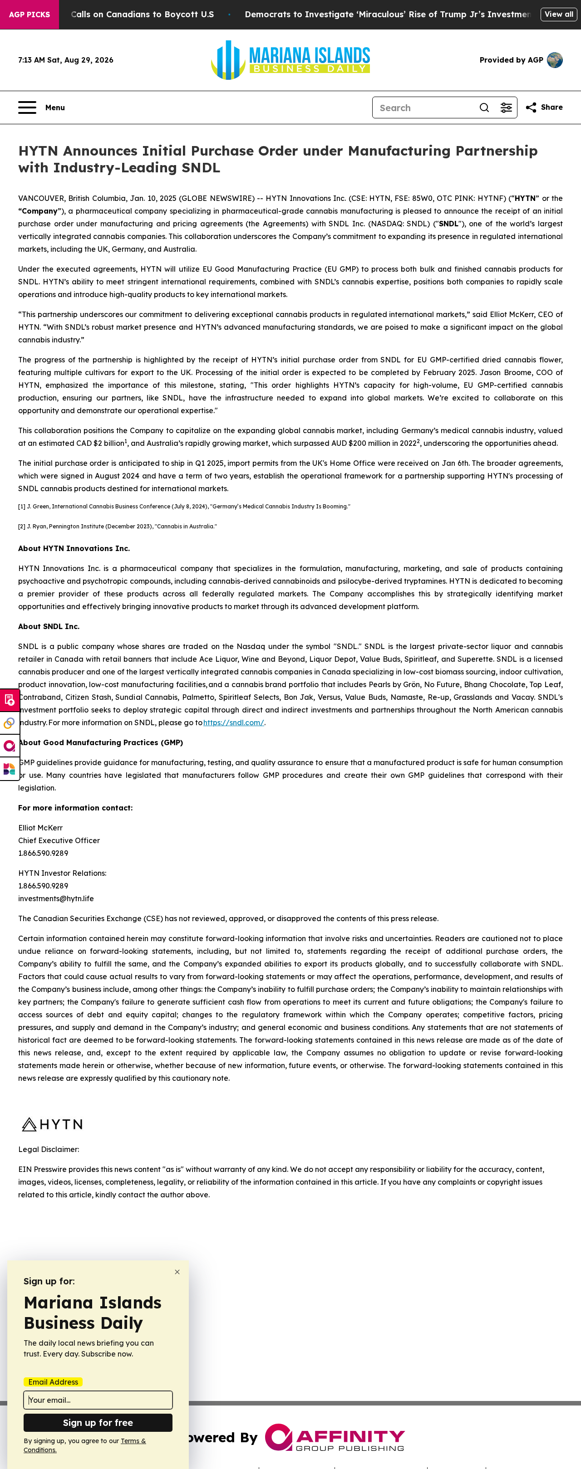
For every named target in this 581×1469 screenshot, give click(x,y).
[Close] (177, 1272)
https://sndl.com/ (233, 722)
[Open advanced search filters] (506, 107)
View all (559, 14)
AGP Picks (29, 14)
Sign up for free (98, 1422)
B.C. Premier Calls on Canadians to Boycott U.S (116, 14)
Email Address (53, 1381)
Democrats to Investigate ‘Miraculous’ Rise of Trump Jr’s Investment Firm (401, 14)
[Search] (484, 107)
